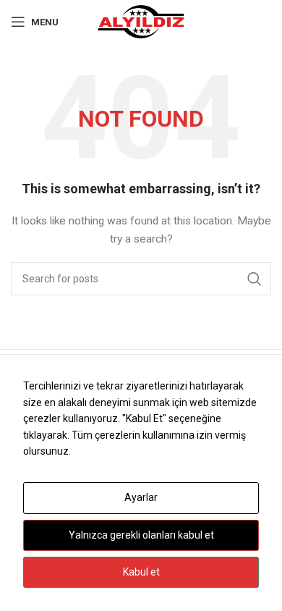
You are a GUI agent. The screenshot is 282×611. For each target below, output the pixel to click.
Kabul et (141, 572)
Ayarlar (141, 497)
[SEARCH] (254, 278)
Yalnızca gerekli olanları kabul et (141, 535)
